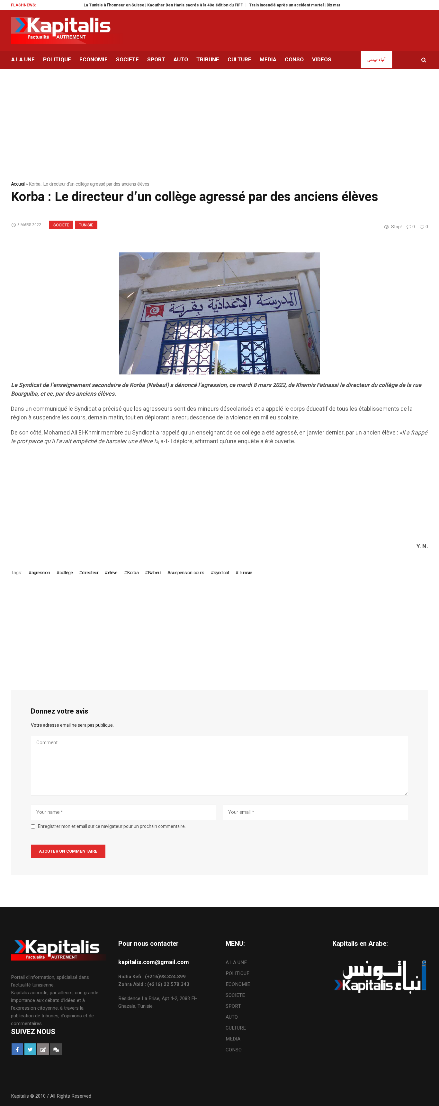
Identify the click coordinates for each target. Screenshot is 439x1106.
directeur (90, 572)
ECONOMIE (238, 984)
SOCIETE (61, 225)
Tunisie (86, 225)
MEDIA (233, 1038)
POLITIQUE (237, 973)
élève (112, 572)
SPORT (233, 1006)
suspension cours (187, 572)
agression (40, 572)
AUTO (232, 1017)
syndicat (221, 572)
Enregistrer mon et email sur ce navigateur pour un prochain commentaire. (112, 826)
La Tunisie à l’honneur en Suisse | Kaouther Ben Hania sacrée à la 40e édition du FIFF (146, 5)
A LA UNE (236, 962)
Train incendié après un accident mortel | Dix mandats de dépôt (291, 5)
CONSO (234, 1049)
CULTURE (236, 1027)
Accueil (18, 184)
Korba (133, 572)
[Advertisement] (204, 497)
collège (66, 572)
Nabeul (154, 572)
